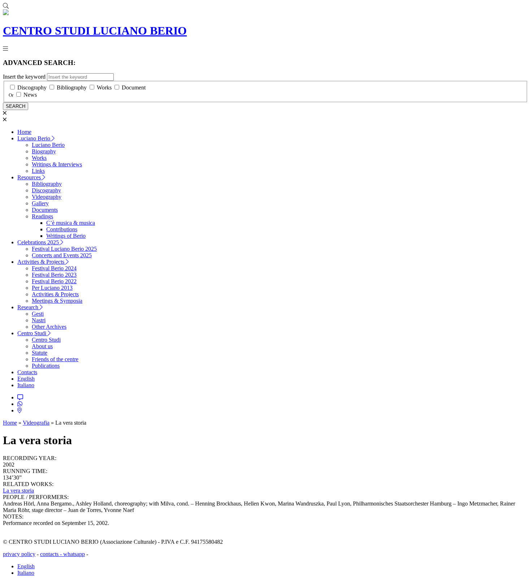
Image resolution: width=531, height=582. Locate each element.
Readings (42, 216)
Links (38, 171)
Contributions (61, 229)
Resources (29, 177)
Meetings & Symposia (57, 301)
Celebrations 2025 (38, 242)
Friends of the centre (55, 359)
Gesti (38, 314)
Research (28, 307)
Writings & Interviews (57, 164)
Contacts (27, 372)
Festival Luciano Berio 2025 (64, 249)
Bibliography (72, 87)
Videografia (36, 423)
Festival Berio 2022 (54, 281)
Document (134, 87)
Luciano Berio (34, 138)
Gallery (40, 203)
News (30, 95)
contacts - (51, 554)
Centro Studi (32, 333)
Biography (44, 151)
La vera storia (18, 490)
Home (24, 132)
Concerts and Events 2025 (62, 255)
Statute (39, 353)
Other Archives (49, 327)
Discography (32, 87)
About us (42, 346)
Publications (46, 366)
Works (104, 87)
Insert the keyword (24, 77)
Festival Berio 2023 (54, 275)
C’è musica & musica (70, 223)
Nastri (39, 320)
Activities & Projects (41, 262)
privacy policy (19, 554)
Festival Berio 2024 (54, 268)
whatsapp (74, 554)
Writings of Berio (66, 236)
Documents (45, 210)
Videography (46, 197)
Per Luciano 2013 (52, 288)
